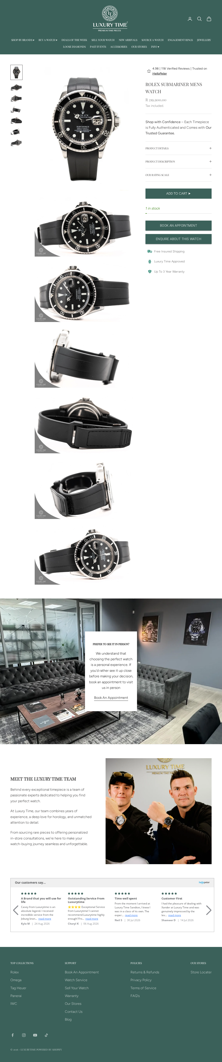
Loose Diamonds (74, 46)
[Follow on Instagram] (24, 1035)
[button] (16, 905)
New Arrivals (128, 40)
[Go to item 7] (16, 142)
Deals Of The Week (74, 40)
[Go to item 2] (16, 87)
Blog (68, 1019)
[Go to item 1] (16, 72)
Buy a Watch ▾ (48, 40)
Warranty (71, 996)
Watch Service (76, 980)
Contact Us (73, 1012)
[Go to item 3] (16, 98)
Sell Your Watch (102, 40)
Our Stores (139, 46)
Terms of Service (143, 988)
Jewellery (204, 40)
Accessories (118, 46)
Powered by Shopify (49, 1049)
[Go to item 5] (16, 120)
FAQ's (135, 996)
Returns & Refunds (145, 972)
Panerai (16, 996)
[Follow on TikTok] (46, 1035)
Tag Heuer (18, 988)
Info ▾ (155, 46)
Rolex (14, 972)
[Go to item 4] (16, 109)
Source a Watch (152, 40)
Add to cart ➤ (178, 193)
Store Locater (201, 972)
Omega (15, 980)
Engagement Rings (180, 40)
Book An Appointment (111, 698)
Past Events (98, 46)
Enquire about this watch (178, 239)
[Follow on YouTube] (35, 1035)
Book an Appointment (178, 226)
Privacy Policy (141, 980)
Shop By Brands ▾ (22, 40)
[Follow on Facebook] (12, 1035)
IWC (13, 1004)
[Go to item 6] (16, 131)
